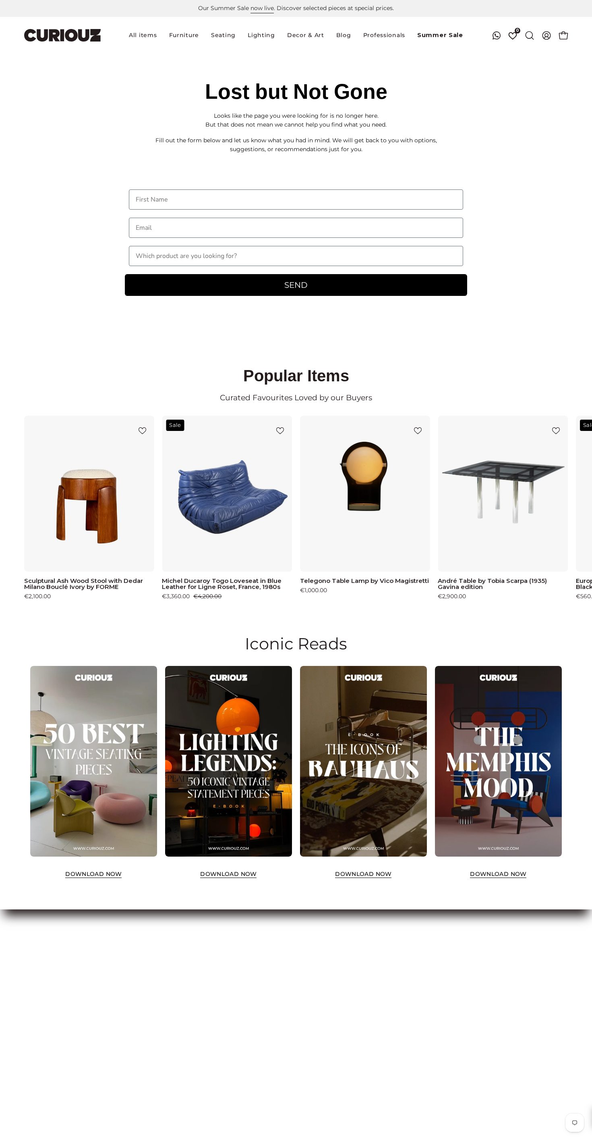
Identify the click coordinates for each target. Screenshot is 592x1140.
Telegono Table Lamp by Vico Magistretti (364, 581)
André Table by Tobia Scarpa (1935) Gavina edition (492, 584)
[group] (296, 8)
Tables (33, 953)
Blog (199, 1025)
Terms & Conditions (219, 941)
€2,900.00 (452, 596)
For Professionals (132, 965)
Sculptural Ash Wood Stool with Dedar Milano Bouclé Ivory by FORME (83, 584)
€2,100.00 (37, 596)
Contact (203, 1013)
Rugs (31, 989)
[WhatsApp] (496, 35)
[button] (223, 35)
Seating (35, 941)
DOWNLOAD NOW (93, 874)
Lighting (36, 977)
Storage (35, 965)
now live (262, 8)
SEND (296, 285)
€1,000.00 (313, 590)
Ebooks (202, 1001)
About (200, 989)
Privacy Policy (212, 953)
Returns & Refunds (218, 965)
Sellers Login (126, 953)
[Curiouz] (62, 35)
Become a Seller (131, 941)
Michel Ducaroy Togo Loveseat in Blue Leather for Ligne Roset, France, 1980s (222, 584)
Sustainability (211, 1037)
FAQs (199, 977)
